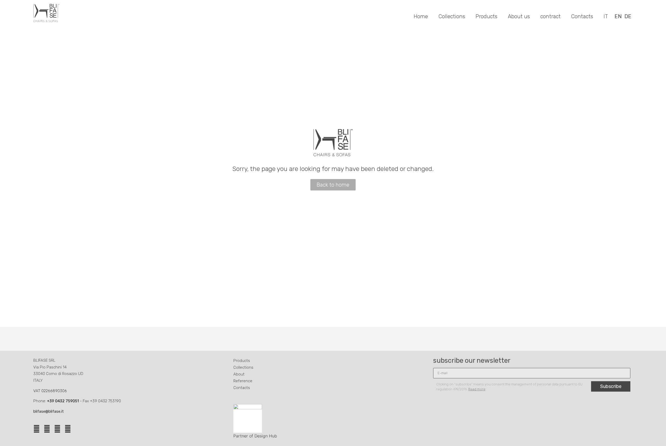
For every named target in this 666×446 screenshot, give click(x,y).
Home (421, 16)
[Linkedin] (68, 429)
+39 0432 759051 (63, 401)
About (239, 374)
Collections (451, 16)
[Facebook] (36, 429)
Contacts (582, 16)
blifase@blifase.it (48, 411)
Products (486, 16)
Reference (242, 381)
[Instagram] (47, 429)
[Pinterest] (57, 429)
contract (550, 16)
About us (519, 16)
